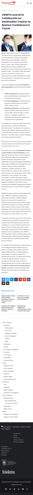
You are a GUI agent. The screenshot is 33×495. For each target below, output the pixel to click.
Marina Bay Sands (10, 401)
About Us (16, 437)
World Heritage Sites (10, 379)
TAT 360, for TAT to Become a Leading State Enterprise (23, 297)
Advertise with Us (6, 448)
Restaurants (7, 406)
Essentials (7, 325)
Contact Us (16, 433)
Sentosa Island (8, 376)
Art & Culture (7, 355)
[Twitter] (7, 279)
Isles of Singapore (9, 371)
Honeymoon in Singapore (11, 392)
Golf (5, 384)
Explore (4, 363)
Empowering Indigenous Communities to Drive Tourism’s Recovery (24, 308)
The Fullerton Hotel (11, 403)
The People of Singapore (11, 349)
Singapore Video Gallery (11, 417)
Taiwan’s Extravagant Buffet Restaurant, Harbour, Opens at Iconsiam (8, 308)
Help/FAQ (4, 453)
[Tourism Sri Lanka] (8, 3)
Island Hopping (8, 390)
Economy (6, 352)
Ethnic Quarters (8, 368)
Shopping (6, 387)
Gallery (4, 411)
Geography (7, 344)
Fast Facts (8, 330)
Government (7, 357)
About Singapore (7, 322)
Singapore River (8, 365)
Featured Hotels (8, 398)
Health (7, 339)
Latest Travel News (13, 10)
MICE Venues (8, 409)
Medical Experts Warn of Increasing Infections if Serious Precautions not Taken (8, 299)
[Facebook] (3, 279)
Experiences (5, 382)
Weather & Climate (11, 333)
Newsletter (4, 446)
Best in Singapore (7, 395)
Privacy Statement (18, 442)
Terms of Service (18, 440)
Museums (6, 374)
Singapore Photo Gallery (11, 414)
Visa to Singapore (10, 336)
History (6, 347)
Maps (6, 341)
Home (5, 10)
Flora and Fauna (8, 360)
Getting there (9, 328)
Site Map (4, 455)
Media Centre (5, 451)
